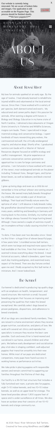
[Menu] (50, 26)
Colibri (46, 426)
